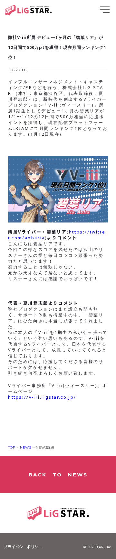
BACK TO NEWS (58, 475)
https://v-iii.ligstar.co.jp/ (42, 397)
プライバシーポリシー (23, 546)
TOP (11, 447)
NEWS (25, 447)
